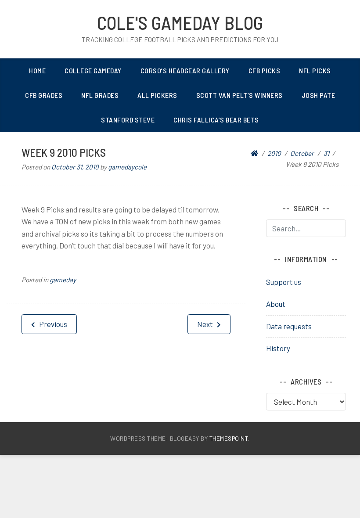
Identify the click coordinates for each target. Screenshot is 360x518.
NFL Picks (315, 70)
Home (37, 70)
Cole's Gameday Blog (180, 22)
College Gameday (93, 70)
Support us (283, 281)
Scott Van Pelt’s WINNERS (239, 95)
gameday (63, 280)
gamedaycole (127, 167)
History (278, 348)
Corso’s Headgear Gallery (185, 70)
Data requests (289, 326)
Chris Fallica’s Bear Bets (216, 119)
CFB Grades (43, 95)
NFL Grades (100, 95)
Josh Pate (318, 95)
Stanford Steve (128, 119)
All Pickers (157, 95)
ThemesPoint (228, 438)
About (275, 303)
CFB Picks (264, 70)
